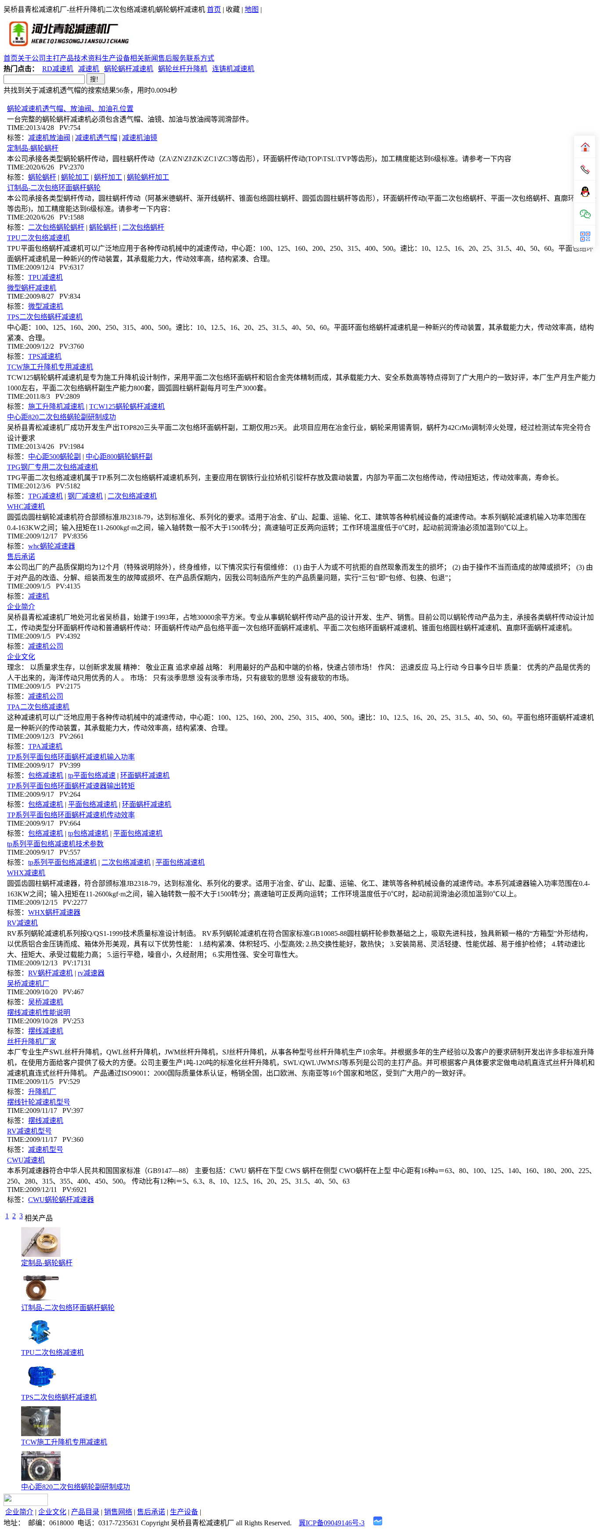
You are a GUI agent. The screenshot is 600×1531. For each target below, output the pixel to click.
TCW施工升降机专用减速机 (50, 367)
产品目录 (85, 1512)
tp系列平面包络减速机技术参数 (55, 844)
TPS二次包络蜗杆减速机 (45, 317)
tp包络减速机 (88, 833)
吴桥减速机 (45, 1002)
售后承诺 (21, 556)
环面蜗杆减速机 (145, 775)
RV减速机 (22, 923)
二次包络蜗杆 (143, 227)
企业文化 (21, 657)
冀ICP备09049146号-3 (332, 1523)
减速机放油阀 (49, 137)
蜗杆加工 (108, 177)
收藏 (233, 9)
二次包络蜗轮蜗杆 (56, 227)
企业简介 (21, 606)
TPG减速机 (45, 496)
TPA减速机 (45, 746)
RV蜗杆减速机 (50, 973)
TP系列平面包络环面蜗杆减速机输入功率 (71, 757)
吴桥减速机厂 (28, 983)
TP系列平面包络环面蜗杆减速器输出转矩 (71, 786)
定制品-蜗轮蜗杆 (32, 148)
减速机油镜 (139, 137)
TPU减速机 (45, 277)
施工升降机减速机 (56, 406)
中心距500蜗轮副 (54, 456)
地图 (252, 9)
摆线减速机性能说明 (38, 1012)
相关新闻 (144, 58)
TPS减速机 (44, 356)
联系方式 (200, 58)
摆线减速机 (45, 1031)
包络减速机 (45, 775)
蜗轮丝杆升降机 (182, 68)
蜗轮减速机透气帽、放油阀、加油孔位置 (70, 108)
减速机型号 (45, 1149)
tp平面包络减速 (92, 775)
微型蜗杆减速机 (31, 288)
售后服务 (172, 58)
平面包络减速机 (92, 804)
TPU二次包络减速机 (38, 238)
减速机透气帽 (96, 137)
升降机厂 (42, 1091)
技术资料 (88, 58)
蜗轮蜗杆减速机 (128, 68)
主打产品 (60, 58)
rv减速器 (91, 973)
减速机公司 (45, 646)
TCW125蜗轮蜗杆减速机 (127, 406)
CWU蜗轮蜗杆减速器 (61, 1199)
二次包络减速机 (132, 496)
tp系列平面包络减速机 (62, 862)
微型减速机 (45, 306)
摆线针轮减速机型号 (38, 1102)
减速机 (88, 68)
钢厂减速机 (85, 496)
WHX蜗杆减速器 (54, 912)
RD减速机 (57, 68)
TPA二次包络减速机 (38, 707)
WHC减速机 (26, 506)
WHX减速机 (26, 873)
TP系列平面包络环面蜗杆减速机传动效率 (71, 815)
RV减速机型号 (29, 1131)
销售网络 (118, 1512)
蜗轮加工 (75, 177)
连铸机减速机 (233, 68)
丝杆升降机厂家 (31, 1041)
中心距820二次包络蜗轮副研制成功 (61, 417)
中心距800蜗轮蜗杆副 (119, 456)
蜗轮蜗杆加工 (148, 177)
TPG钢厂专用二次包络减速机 (52, 467)
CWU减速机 (26, 1160)
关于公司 (32, 58)
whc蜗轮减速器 (51, 546)
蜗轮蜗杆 (42, 177)
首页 (214, 9)
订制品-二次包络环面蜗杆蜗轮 (54, 187)
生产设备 (116, 58)
